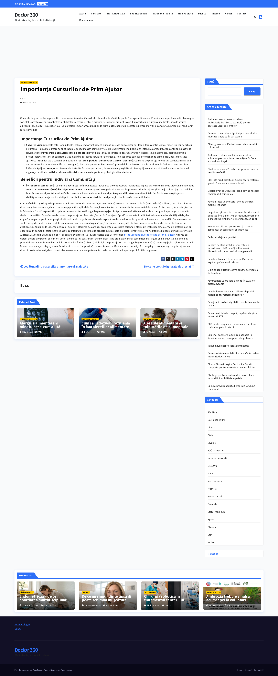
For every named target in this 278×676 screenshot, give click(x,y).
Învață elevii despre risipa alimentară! (228, 345)
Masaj (211, 473)
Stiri (210, 534)
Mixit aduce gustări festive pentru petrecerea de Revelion (233, 271)
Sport (211, 519)
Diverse (216, 13)
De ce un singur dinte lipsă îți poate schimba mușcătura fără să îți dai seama (232, 135)
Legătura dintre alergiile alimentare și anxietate (55, 266)
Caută (211, 81)
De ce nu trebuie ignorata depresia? (168, 266)
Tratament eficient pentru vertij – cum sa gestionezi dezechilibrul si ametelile (230, 228)
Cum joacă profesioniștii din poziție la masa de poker (233, 303)
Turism (211, 542)
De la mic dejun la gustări (222, 237)
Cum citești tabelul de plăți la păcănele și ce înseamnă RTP (232, 314)
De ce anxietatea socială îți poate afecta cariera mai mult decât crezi (233, 355)
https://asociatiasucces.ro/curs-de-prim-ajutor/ (149, 234)
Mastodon (213, 553)
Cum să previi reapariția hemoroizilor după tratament (231, 387)
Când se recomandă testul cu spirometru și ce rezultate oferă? (233, 170)
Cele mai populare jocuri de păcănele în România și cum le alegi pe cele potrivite (230, 336)
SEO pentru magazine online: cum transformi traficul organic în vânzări (232, 325)
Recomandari (86, 20)
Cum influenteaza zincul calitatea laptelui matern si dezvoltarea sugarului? (231, 293)
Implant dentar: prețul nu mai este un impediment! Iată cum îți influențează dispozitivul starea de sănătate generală (230, 248)
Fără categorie (216, 450)
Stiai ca (202, 13)
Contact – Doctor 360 (254, 669)
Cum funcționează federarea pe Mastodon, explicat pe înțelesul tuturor (231, 260)
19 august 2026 (30, 605)
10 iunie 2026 (216, 605)
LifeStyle (213, 465)
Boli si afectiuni (139, 13)
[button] (255, 17)
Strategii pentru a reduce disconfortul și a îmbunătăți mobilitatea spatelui (231, 376)
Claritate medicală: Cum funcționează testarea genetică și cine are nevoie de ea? (233, 181)
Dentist (18, 628)
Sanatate (96, 13)
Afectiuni (213, 412)
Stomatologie (22, 624)
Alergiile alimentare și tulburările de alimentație (165, 324)
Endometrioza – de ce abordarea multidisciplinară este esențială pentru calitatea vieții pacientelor (229, 122)
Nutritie (212, 488)
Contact (241, 13)
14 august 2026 (93, 605)
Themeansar (66, 669)
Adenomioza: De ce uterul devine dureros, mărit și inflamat (231, 203)
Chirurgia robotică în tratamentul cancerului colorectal (232, 145)
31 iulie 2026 (153, 605)
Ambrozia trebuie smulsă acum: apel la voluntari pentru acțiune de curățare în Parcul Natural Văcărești (232, 158)
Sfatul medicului (116, 13)
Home (239, 669)
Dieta (211, 435)
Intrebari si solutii (163, 13)
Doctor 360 (26, 14)
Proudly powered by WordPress (28, 669)
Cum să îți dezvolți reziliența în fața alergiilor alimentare (106, 324)
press (41, 332)
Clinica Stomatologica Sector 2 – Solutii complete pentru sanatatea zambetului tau (232, 365)
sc (25, 98)
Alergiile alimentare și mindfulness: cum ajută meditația (40, 326)
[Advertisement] (139, 48)
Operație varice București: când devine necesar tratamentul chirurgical (233, 192)
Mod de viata (185, 13)
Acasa (82, 13)
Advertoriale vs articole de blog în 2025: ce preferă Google (231, 282)
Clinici (228, 13)
